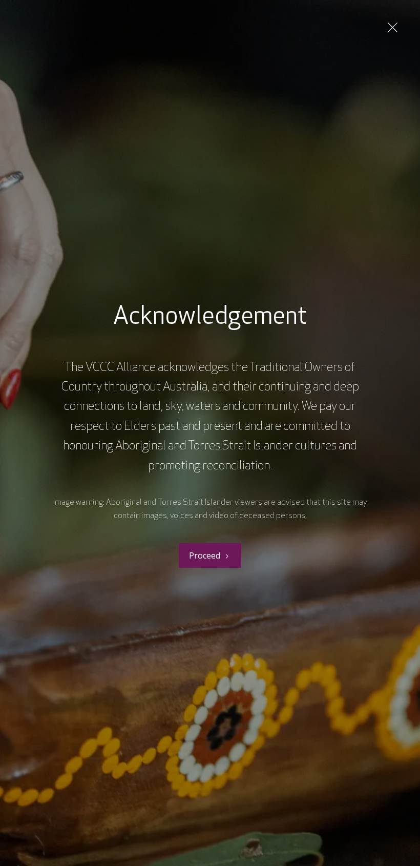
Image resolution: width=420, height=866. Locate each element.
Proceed (204, 555)
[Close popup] (393, 27)
